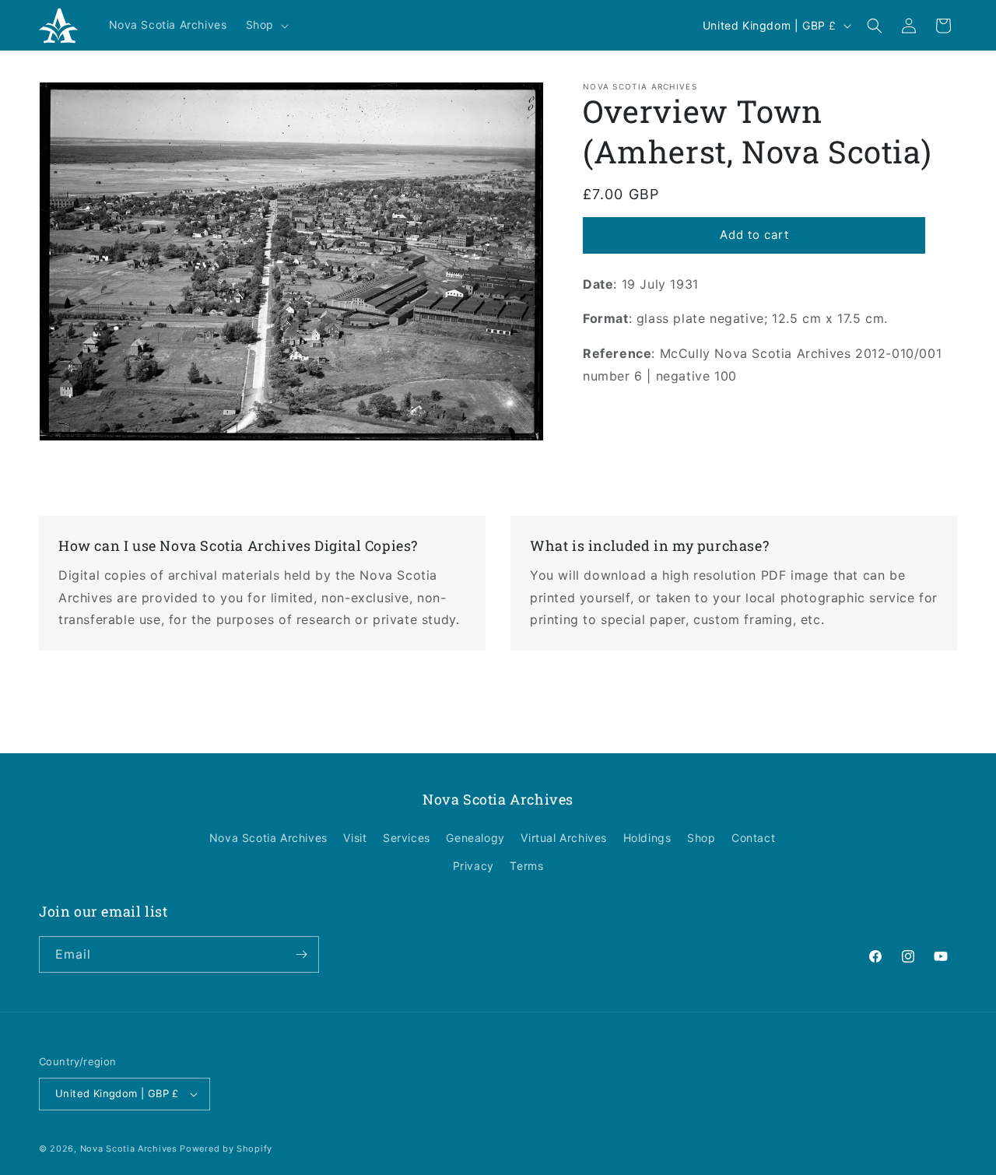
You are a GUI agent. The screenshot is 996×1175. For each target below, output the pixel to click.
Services (406, 837)
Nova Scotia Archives (268, 837)
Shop (701, 837)
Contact (753, 837)
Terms (526, 865)
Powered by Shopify (226, 1148)
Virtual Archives (564, 837)
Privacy (473, 865)
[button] (266, 25)
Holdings (647, 837)
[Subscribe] (301, 954)
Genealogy (475, 837)
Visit (354, 837)
